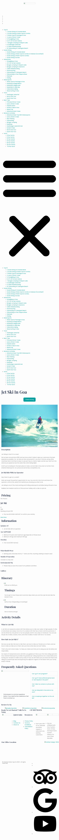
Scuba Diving (7, 50)
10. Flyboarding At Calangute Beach (17, 48)
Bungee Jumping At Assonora (16, 67)
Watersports (7, 80)
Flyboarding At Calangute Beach (16, 72)
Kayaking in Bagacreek (13, 85)
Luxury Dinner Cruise (13, 104)
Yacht (5, 133)
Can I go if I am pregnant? (39, 674)
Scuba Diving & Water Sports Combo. (18, 56)
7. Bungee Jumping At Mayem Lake (17, 43)
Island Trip (10, 109)
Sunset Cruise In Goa (13, 107)
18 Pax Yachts (11, 143)
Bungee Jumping (12, 122)
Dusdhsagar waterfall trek (15, 126)
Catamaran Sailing (12, 89)
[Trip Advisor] (45, 787)
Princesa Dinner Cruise (13, 102)
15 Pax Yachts (11, 141)
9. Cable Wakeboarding (14, 46)
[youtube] (45, 834)
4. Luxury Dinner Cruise (14, 37)
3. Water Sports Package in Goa (16, 35)
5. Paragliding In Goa (13, 39)
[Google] (45, 812)
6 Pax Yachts (10, 135)
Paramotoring (11, 70)
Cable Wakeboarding (13, 69)
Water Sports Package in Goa (16, 81)
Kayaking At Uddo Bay (13, 87)
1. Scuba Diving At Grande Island (16, 31)
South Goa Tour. (11, 98)
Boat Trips (7, 100)
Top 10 (6, 30)
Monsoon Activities (9, 113)
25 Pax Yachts (11, 144)
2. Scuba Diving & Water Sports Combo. (18, 33)
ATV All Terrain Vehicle (13, 63)
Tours (5, 93)
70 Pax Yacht (11, 146)
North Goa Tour (11, 96)
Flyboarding (10, 120)
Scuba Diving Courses (13, 57)
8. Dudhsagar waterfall (13, 44)
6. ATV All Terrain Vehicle (14, 41)
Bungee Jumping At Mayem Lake (16, 65)
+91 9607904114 (36, 710)
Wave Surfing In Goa (13, 91)
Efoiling (9, 78)
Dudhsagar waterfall (13, 94)
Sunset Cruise (11, 128)
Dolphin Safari (11, 106)
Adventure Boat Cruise (13, 111)
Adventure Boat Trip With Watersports (18, 115)
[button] (29, 207)
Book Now (4, 517)
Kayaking (9, 124)
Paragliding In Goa (12, 61)
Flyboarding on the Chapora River (17, 74)
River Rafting (10, 119)
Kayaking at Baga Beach (14, 83)
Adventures (7, 59)
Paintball (9, 76)
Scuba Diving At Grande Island (16, 52)
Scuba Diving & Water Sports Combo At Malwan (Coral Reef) (25, 54)
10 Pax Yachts (11, 139)
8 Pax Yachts (10, 137)
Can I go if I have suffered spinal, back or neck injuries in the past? (43, 679)
